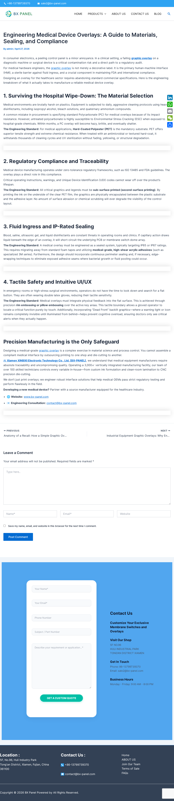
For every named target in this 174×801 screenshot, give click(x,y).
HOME (78, 13)
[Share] (170, 124)
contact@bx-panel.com (62, 403)
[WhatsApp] (170, 104)
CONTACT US (140, 13)
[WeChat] (170, 118)
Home (125, 755)
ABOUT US (119, 13)
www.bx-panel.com (36, 396)
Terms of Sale (130, 768)
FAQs (125, 773)
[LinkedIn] (170, 97)
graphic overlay (61, 68)
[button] (104, 14)
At (44, 360)
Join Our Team (131, 764)
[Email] (170, 111)
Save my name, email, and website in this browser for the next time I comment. (52, 525)
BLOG (157, 13)
